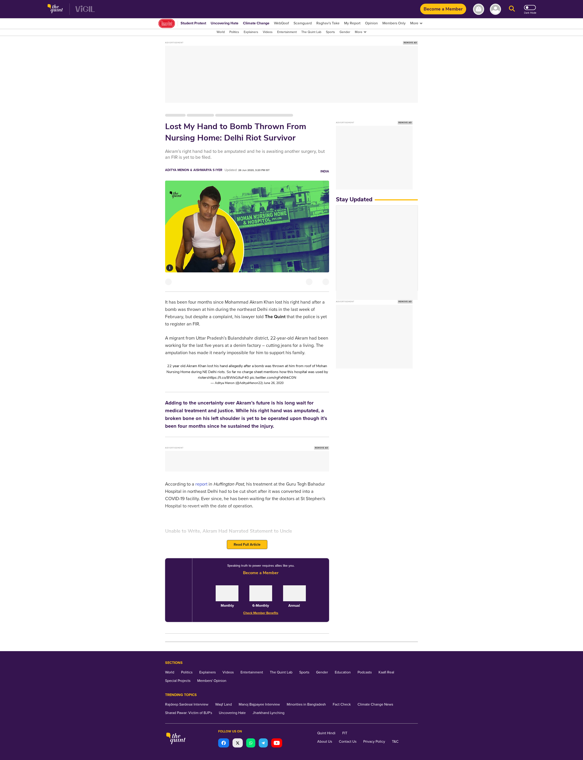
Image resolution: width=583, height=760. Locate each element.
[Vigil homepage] (85, 9)
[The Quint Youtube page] (276, 743)
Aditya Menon (177, 170)
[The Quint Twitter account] (238, 743)
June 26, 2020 (274, 383)
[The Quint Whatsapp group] (250, 743)
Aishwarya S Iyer (207, 170)
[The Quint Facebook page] (223, 743)
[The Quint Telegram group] (263, 743)
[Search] (512, 9)
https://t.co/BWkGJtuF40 (228, 377)
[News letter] (478, 9)
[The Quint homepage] (55, 9)
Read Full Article (247, 544)
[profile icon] (495, 9)
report (202, 484)
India (324, 171)
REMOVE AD (410, 42)
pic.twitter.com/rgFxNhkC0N (273, 377)
